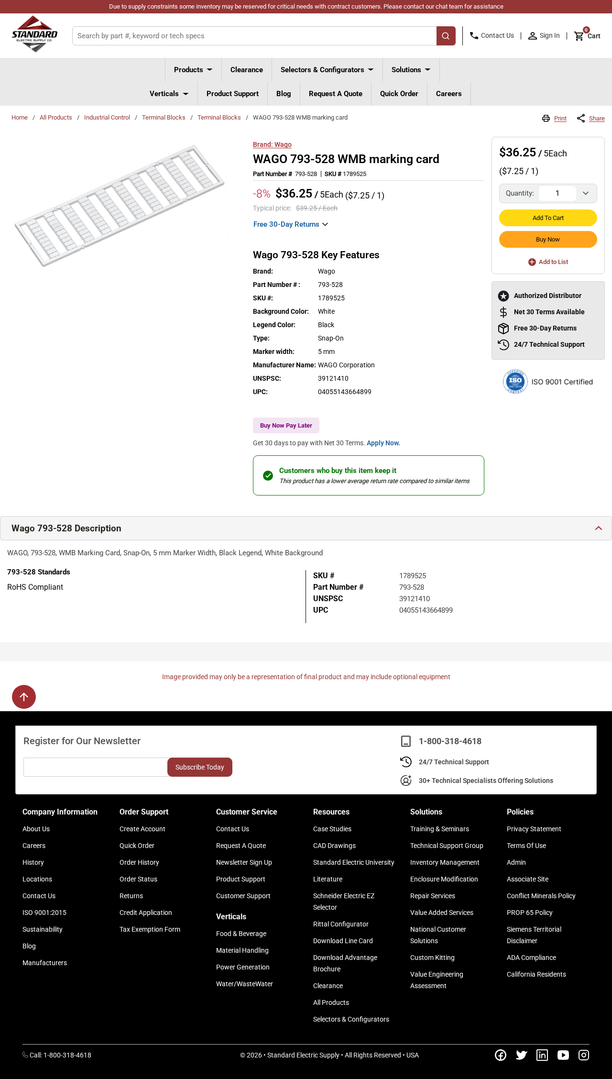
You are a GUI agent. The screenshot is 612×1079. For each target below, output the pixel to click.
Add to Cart (548, 217)
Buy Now (548, 239)
